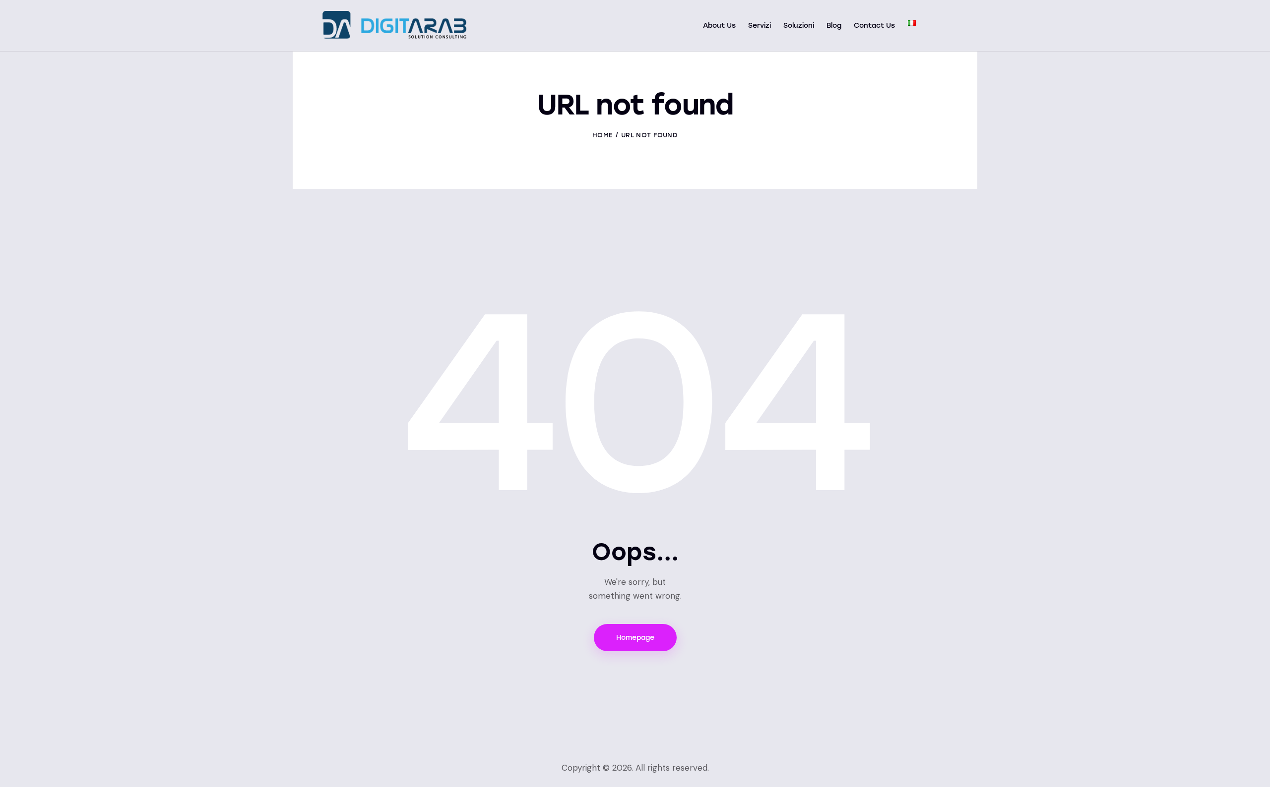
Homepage (635, 637)
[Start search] (940, 27)
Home (602, 135)
